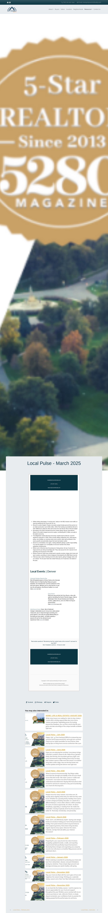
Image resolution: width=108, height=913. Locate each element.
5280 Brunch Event (35, 609)
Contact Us (96, 9)
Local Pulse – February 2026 (57, 838)
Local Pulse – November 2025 (57, 885)
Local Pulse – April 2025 (88, 910)
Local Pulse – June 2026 (55, 750)
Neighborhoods (78, 9)
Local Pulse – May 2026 (55, 771)
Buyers (57, 9)
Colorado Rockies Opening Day (38, 578)
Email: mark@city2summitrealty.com (89, 2)
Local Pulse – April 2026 (55, 792)
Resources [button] (87, 9)
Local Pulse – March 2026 (56, 817)
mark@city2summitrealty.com (54, 480)
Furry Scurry (51, 593)
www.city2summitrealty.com (54, 487)
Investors (69, 9)
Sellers (63, 9)
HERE (34, 589)
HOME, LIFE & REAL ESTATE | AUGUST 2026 (64, 715)
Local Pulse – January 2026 (57, 857)
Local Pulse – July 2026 (55, 735)
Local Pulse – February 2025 (21, 910)
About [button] (50, 9)
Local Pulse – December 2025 (57, 872)
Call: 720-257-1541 (69, 2)
